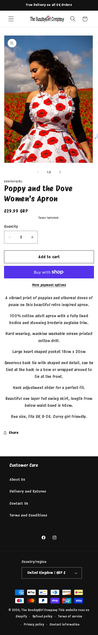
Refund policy (43, 616)
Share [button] (14, 432)
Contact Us (19, 503)
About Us (17, 479)
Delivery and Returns (28, 491)
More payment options (49, 285)
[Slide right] (60, 172)
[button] (11, 19)
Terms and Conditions (28, 515)
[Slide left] (38, 172)
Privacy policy (34, 624)
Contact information (65, 624)
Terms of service (70, 616)
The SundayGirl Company (39, 610)
